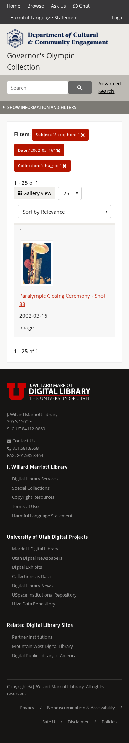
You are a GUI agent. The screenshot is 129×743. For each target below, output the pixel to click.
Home (13, 5)
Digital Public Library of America (44, 655)
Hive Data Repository (33, 604)
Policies (109, 722)
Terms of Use (25, 506)
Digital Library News (32, 585)
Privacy (27, 707)
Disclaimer (78, 722)
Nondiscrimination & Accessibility (81, 707)
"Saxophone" (58, 134)
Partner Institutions (32, 637)
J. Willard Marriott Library (32, 414)
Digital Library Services (35, 479)
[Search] (80, 87)
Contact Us (23, 441)
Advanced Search (109, 87)
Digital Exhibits (27, 567)
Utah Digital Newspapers (37, 558)
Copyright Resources (33, 497)
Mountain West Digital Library (42, 646)
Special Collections (31, 488)
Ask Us (58, 5)
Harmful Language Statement (44, 17)
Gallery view (36, 193)
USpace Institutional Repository (44, 595)
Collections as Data (31, 576)
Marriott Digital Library (35, 549)
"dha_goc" (40, 165)
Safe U (48, 722)
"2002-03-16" (37, 150)
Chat (84, 5)
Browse (35, 5)
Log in (119, 17)
